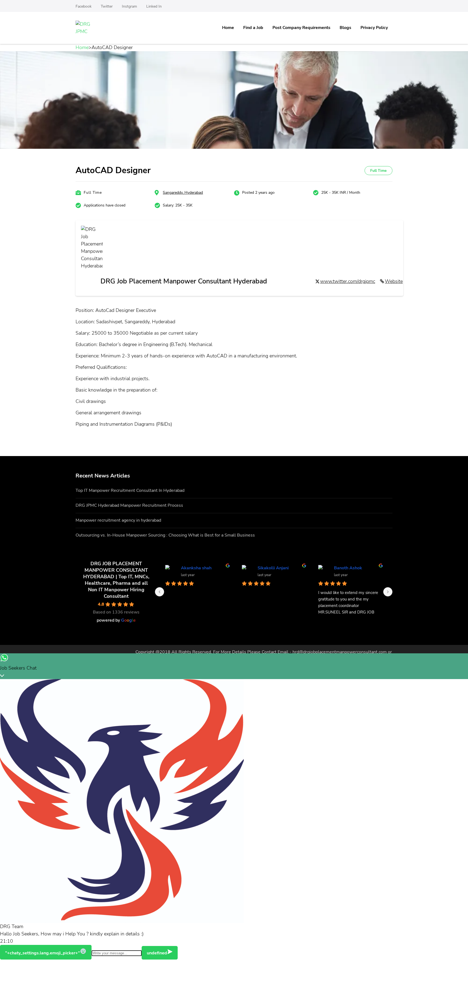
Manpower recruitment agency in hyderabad (118, 520)
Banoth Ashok (348, 568)
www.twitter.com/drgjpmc (347, 281)
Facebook (84, 6)
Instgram (129, 6)
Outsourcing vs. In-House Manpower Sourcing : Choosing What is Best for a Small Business (165, 535)
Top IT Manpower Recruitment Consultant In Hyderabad (130, 490)
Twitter (107, 6)
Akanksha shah (196, 568)
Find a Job (253, 28)
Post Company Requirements (301, 28)
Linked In (154, 6)
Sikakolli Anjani (273, 568)
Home (228, 28)
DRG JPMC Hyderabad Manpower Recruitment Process (129, 505)
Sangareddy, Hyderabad (183, 192)
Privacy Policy (374, 28)
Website (394, 281)
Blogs (345, 28)
